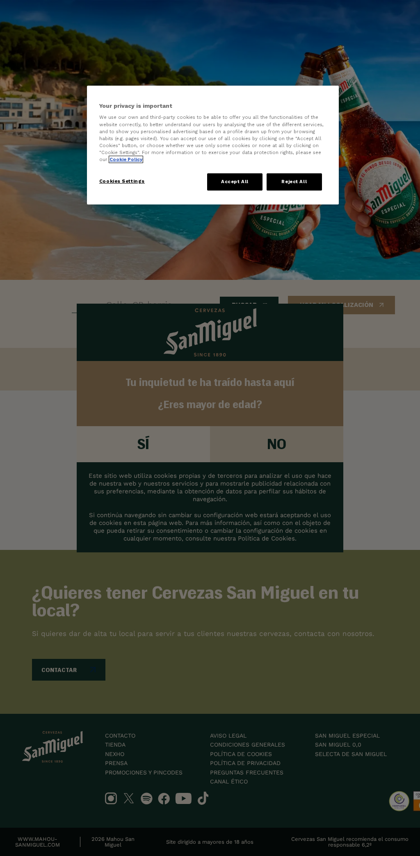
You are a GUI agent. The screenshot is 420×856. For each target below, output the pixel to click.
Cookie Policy (126, 159)
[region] (213, 145)
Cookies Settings (122, 181)
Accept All (235, 181)
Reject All (294, 181)
